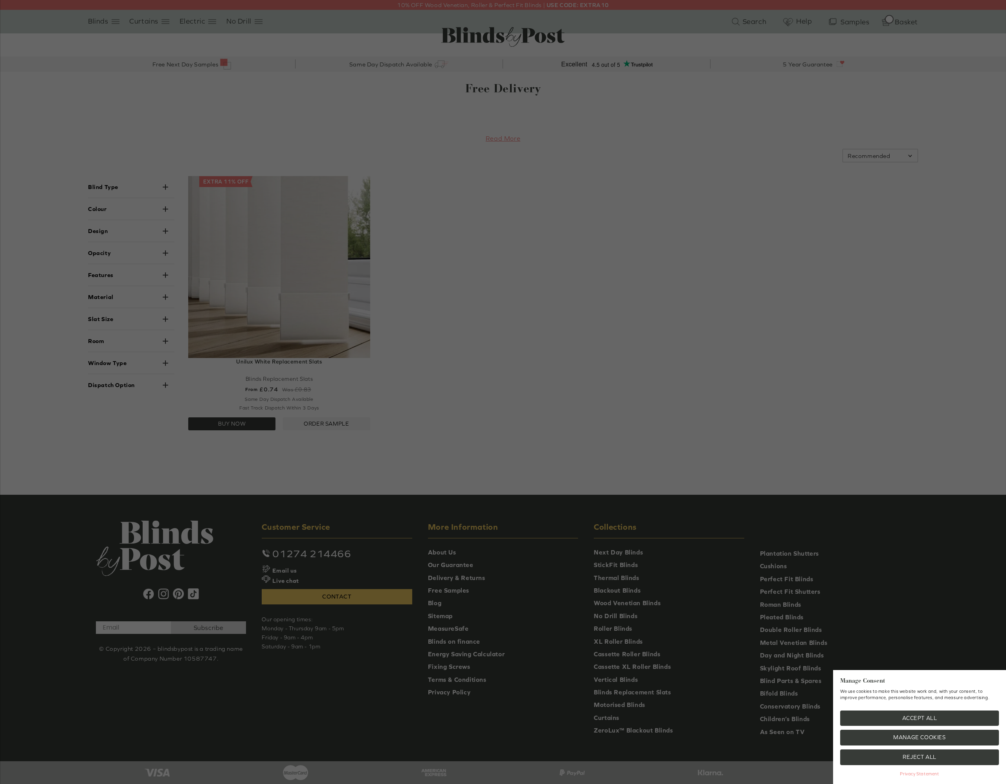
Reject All (919, 757)
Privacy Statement (919, 773)
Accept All (919, 718)
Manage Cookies (919, 737)
